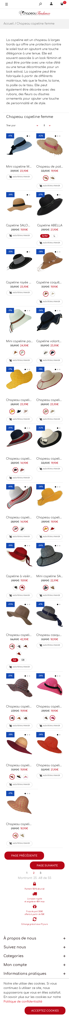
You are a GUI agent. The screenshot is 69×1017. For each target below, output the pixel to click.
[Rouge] (45, 178)
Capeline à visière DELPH (24, 576)
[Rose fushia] (52, 718)
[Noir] (15, 587)
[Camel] (45, 294)
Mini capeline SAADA (51, 576)
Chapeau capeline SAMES (25, 458)
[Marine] (19, 411)
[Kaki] (52, 411)
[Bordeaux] (12, 777)
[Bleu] (52, 178)
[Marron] (52, 587)
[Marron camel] (12, 646)
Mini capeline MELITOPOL (25, 166)
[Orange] (19, 653)
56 (14, 660)
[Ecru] (22, 352)
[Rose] (25, 777)
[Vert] (25, 718)
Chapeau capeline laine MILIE (28, 635)
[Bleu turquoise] (22, 835)
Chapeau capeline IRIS (22, 400)
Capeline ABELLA (49, 225)
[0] (62, 4)
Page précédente (24, 855)
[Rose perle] (25, 411)
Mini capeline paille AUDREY (27, 341)
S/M (45, 236)
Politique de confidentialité (23, 1001)
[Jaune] (12, 411)
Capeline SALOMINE (21, 225)
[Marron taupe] (45, 718)
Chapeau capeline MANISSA (27, 765)
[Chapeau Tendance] (34, 14)
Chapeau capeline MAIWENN (27, 706)
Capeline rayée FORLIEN (24, 282)
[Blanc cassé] (52, 294)
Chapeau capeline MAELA (25, 517)
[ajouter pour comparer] (19, 147)
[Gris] (19, 646)
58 (22, 660)
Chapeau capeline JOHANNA (28, 824)
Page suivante (47, 865)
